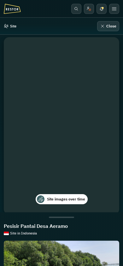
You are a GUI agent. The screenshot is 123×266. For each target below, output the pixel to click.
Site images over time (66, 199)
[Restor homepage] (12, 9)
